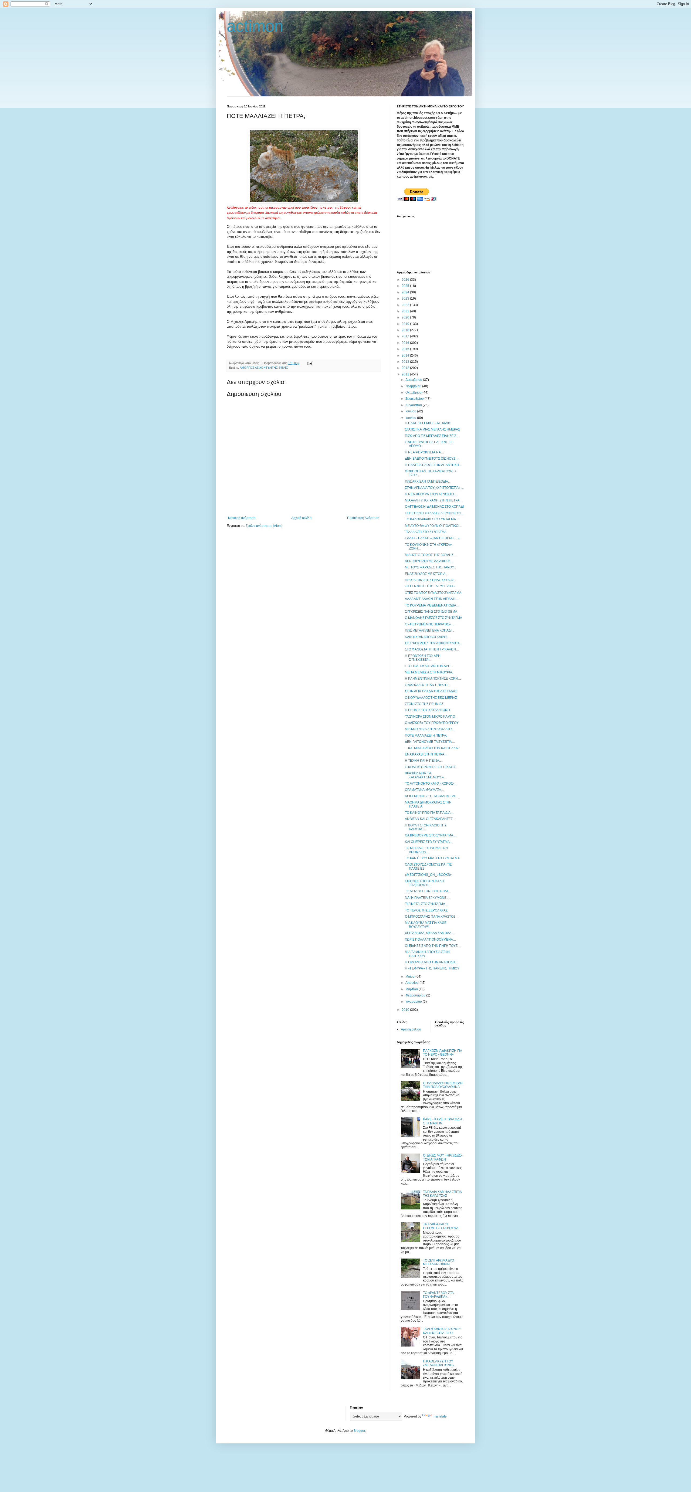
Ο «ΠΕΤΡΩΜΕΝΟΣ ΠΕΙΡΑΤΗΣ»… (429, 624)
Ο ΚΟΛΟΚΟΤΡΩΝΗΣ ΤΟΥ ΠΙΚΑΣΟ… (431, 767)
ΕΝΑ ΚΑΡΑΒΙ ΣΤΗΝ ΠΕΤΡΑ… (426, 754)
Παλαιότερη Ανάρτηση (363, 518)
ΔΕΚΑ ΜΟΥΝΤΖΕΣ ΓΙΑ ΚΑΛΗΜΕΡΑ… (432, 796)
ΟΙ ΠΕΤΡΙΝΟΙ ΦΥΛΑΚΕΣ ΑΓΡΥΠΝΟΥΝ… (434, 513)
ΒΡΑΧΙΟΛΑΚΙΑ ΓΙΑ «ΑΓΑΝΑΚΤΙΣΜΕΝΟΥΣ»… (426, 775)
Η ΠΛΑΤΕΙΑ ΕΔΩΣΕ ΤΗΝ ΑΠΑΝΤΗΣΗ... (433, 465)
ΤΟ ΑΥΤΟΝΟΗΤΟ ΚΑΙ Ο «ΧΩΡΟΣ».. (430, 783)
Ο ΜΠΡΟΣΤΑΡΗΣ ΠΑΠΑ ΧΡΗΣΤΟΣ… (432, 916)
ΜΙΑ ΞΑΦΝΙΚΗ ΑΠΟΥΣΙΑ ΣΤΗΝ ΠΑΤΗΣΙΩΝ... (427, 954)
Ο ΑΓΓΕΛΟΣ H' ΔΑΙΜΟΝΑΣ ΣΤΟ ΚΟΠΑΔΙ (434, 506)
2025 (406, 286)
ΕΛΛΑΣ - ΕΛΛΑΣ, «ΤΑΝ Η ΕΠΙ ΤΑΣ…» (432, 538)
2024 (406, 292)
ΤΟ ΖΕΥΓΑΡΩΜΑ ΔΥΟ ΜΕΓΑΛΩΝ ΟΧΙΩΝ (438, 1262)
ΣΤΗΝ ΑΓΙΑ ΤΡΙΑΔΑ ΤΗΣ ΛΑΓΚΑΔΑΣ (431, 691)
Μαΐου (410, 976)
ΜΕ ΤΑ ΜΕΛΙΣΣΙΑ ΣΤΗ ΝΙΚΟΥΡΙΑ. (429, 672)
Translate (440, 1416)
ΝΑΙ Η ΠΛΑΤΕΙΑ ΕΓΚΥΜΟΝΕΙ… (427, 898)
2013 (406, 362)
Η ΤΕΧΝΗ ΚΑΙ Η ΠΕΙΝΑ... (423, 760)
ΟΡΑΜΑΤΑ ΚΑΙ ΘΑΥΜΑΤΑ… (424, 790)
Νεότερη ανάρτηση (241, 518)
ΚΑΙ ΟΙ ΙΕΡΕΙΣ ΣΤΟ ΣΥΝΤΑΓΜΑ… (429, 842)
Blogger (359, 1431)
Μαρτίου (412, 989)
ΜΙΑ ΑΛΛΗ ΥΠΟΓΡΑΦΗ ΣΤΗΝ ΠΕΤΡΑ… (434, 500)
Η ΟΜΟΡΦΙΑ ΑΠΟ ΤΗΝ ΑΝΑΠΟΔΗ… (431, 962)
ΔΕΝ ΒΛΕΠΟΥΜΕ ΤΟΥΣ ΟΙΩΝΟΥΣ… (432, 458)
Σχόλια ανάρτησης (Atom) (264, 526)
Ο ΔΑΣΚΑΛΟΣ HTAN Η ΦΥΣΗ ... (428, 685)
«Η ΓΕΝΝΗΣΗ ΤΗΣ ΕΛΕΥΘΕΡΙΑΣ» (430, 586)
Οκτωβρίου (413, 392)
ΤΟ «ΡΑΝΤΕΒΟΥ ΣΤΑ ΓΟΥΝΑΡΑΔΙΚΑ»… (438, 1294)
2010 (406, 1010)
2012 (406, 368)
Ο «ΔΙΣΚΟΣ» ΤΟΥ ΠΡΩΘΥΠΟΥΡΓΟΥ (432, 723)
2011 (406, 374)
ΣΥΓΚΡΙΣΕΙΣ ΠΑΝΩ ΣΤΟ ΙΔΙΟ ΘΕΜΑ (431, 611)
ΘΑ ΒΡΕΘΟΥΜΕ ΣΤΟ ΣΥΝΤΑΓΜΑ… (430, 835)
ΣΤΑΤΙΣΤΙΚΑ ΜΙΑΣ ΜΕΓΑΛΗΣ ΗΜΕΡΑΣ (432, 429)
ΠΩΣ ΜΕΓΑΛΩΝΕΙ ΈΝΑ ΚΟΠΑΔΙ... (429, 630)
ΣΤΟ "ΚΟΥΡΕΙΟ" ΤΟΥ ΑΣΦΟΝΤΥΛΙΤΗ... (433, 643)
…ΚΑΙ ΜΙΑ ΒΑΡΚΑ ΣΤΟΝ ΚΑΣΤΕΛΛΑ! (432, 748)
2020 (406, 317)
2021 (406, 311)
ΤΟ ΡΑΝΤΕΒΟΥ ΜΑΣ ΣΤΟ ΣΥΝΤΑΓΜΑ (432, 858)
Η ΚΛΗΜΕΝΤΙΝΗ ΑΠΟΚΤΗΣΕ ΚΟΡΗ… (433, 678)
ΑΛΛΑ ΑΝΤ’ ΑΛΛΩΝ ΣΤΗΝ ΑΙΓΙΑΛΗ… (432, 599)
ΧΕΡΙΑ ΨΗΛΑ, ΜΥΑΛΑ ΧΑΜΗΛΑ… (430, 933)
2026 (406, 280)
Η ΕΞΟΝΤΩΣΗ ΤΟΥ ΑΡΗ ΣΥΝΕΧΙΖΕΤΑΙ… (423, 658)
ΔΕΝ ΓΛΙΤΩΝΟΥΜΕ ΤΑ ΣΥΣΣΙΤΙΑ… (430, 742)
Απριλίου (412, 983)
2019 (406, 324)
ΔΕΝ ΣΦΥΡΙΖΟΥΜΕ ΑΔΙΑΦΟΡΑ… (429, 561)
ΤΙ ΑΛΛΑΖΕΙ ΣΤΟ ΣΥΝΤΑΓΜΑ (425, 532)
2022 (406, 305)
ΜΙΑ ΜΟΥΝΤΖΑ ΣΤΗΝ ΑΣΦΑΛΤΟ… (430, 729)
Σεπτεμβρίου (415, 399)
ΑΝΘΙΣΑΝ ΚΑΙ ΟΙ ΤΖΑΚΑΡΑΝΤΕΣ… (430, 819)
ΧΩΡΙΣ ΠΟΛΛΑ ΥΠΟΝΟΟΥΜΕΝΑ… (430, 939)
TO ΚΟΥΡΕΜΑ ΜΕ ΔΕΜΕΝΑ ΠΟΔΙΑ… (432, 605)
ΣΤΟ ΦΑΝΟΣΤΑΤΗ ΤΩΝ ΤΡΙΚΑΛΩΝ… (432, 649)
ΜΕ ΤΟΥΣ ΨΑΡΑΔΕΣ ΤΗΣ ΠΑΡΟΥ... (430, 567)
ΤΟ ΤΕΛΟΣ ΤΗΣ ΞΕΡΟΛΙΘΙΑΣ (426, 910)
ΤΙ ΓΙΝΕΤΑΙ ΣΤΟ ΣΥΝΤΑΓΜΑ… (426, 904)
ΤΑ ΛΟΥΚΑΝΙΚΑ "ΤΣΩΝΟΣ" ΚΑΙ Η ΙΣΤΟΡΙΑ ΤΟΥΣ (442, 1331)
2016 (406, 343)
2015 (406, 349)
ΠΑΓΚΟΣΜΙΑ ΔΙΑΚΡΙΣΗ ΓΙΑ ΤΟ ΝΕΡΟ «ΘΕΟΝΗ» (442, 1052)
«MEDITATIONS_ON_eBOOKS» (428, 875)
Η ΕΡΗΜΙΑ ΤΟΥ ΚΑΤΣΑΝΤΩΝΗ (427, 710)
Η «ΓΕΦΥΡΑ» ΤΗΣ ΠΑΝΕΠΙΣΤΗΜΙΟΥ (432, 968)
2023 (406, 298)
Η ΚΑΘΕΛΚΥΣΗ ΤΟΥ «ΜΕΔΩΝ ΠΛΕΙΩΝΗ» (438, 1363)
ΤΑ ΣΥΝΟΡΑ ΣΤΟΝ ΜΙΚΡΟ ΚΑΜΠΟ (430, 716)
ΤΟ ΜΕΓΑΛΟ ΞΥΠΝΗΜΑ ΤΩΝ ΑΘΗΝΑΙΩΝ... (426, 850)
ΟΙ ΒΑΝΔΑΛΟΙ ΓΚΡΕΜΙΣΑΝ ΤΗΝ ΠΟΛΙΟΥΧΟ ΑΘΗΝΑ (443, 1085)
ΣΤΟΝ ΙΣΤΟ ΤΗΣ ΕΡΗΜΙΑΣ (424, 704)
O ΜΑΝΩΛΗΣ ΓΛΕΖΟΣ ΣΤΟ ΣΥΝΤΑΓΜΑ (433, 618)
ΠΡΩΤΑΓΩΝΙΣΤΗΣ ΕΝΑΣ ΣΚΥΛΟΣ (429, 580)
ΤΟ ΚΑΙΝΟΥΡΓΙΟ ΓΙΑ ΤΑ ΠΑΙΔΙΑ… (429, 813)
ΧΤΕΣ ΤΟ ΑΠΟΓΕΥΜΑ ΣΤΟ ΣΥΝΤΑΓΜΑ (433, 593)
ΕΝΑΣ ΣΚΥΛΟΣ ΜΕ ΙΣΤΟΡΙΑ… (427, 574)
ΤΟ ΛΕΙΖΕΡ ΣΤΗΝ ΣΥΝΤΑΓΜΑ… (428, 891)
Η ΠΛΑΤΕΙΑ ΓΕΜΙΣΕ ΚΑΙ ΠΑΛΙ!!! (427, 423)
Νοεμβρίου (413, 386)
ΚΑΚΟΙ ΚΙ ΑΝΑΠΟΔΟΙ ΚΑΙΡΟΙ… (427, 637)
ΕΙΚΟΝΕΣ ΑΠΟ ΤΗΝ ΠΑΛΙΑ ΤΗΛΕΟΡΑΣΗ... (424, 883)
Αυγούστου (414, 405)
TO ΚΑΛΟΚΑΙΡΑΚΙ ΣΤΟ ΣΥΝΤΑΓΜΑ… (432, 519)
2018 (406, 330)
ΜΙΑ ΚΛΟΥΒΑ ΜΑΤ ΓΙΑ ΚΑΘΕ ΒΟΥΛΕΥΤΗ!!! (425, 924)
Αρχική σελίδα (301, 518)
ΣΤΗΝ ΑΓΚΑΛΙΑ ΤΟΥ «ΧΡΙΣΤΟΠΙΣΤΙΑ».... (434, 488)
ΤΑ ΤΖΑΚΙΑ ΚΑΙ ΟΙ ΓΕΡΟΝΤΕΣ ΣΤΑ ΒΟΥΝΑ (440, 1226)
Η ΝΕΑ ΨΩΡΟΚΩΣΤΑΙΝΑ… (424, 452)
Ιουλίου (411, 411)
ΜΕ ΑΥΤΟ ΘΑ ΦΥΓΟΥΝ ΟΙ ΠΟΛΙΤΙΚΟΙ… (433, 526)
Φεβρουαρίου (415, 995)
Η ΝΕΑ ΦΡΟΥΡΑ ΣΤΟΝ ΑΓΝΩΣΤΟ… (431, 494)
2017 (406, 336)
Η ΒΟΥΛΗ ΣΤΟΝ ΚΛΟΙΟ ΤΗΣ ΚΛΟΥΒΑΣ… (425, 827)
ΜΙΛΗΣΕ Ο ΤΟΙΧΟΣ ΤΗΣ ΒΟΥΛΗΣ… (431, 555)
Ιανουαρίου (414, 1001)
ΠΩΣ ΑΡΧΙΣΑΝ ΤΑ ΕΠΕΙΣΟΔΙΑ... (427, 481)
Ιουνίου (411, 418)
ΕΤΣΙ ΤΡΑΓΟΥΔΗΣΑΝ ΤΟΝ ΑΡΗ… (429, 666)
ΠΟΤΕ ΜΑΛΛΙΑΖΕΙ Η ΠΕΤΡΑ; (426, 735)
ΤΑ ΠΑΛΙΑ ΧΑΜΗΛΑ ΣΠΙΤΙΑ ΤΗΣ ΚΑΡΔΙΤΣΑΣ (442, 1194)
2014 (406, 355)
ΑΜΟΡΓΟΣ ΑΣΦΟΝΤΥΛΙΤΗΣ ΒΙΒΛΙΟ (264, 367)
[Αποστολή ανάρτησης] (309, 363)
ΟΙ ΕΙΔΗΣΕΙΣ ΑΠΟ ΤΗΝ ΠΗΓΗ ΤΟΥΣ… (433, 946)
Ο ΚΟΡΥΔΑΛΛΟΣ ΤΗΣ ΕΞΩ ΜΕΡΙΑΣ (431, 698)
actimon (255, 26)
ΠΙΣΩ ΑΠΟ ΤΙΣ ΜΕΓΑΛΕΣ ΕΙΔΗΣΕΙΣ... (432, 436)
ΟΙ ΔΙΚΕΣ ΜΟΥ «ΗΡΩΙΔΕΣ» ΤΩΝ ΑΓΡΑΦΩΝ (443, 1157)
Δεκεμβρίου (414, 380)
